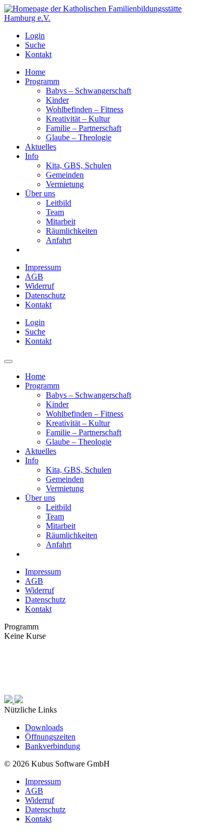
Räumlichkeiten (71, 230)
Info (32, 156)
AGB (34, 276)
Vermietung (65, 184)
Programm (42, 81)
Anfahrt (58, 240)
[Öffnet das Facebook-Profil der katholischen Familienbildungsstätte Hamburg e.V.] (9, 700)
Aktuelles (40, 146)
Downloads (44, 727)
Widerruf (39, 285)
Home (35, 72)
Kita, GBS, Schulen (78, 165)
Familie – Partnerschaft (83, 128)
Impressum (43, 267)
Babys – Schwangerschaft (88, 90)
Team (55, 212)
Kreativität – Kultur (78, 118)
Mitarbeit (60, 221)
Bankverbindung (52, 746)
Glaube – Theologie (78, 137)
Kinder (57, 100)
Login (35, 35)
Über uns (40, 193)
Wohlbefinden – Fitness (84, 109)
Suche (35, 45)
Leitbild (58, 202)
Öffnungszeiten (50, 736)
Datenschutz (45, 295)
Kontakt (38, 54)
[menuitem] (112, 36)
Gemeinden (65, 174)
